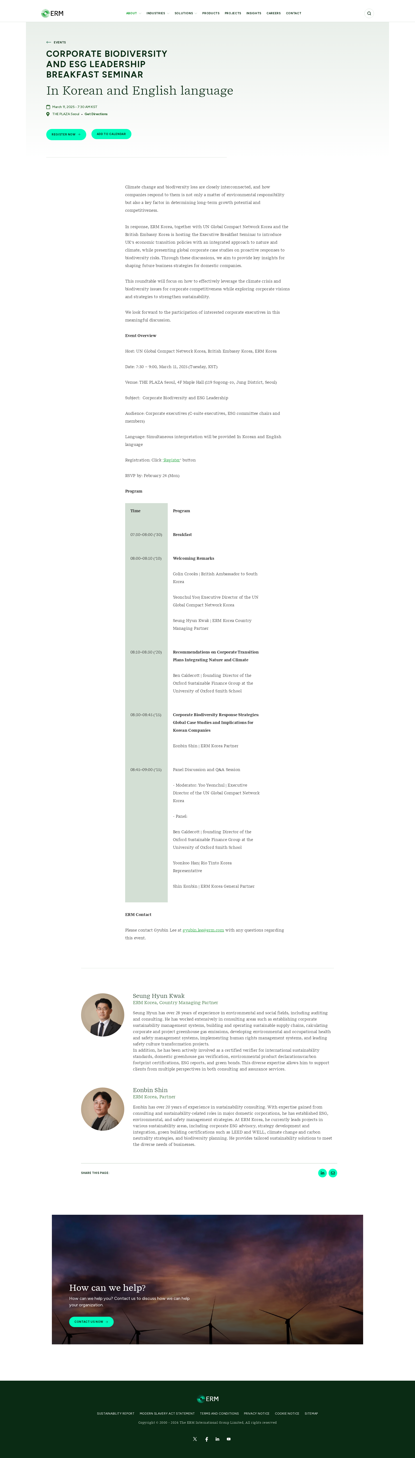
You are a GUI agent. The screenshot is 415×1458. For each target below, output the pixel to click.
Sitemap (311, 1413)
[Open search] (369, 13)
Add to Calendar (111, 134)
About (131, 13)
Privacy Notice (257, 1413)
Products (210, 13)
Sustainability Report (116, 1413)
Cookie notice (287, 1413)
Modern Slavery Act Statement (167, 1413)
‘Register (171, 460)
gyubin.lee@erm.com (203, 930)
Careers (274, 13)
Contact (294, 13)
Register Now (64, 134)
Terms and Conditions (219, 1413)
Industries (156, 13)
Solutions (184, 13)
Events (60, 42)
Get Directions (96, 114)
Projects (233, 13)
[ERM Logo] (52, 13)
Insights (253, 13)
